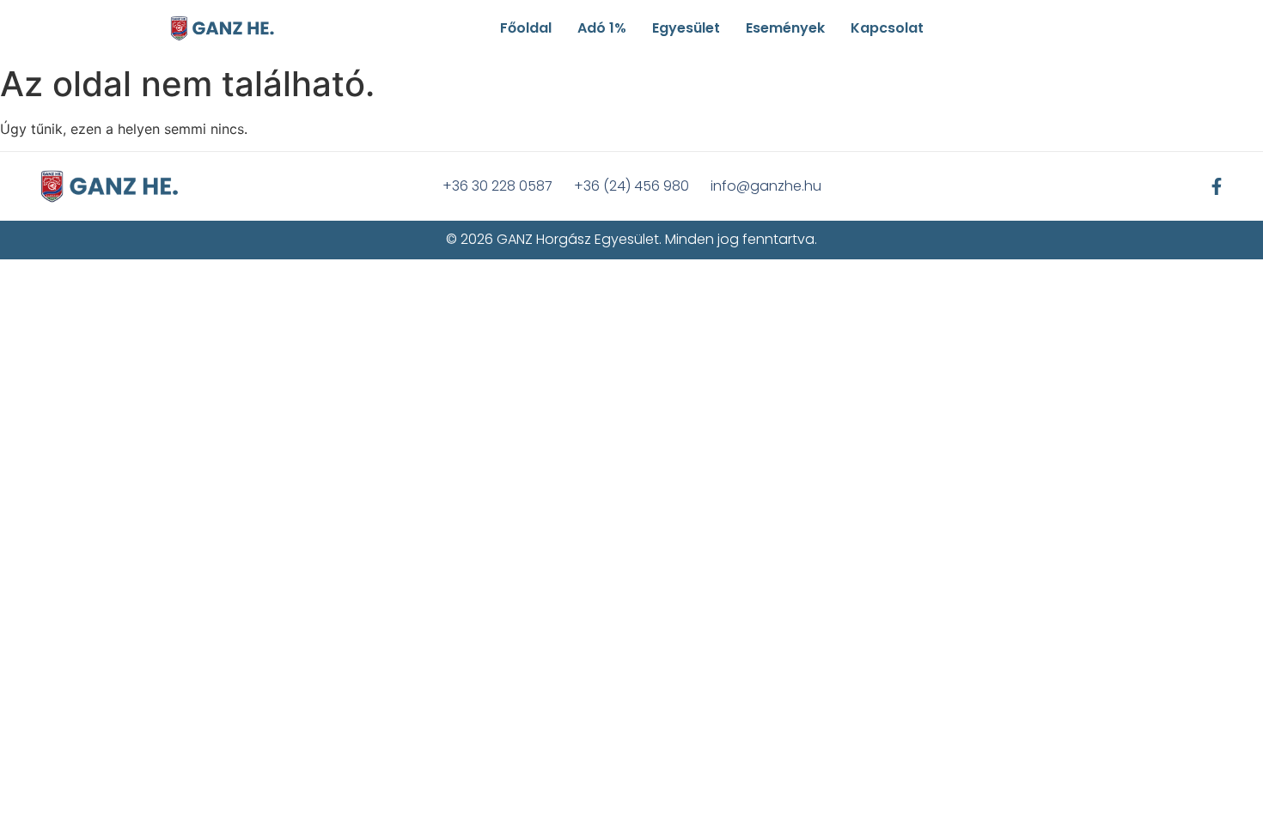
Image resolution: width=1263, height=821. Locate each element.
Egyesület (686, 28)
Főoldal (526, 28)
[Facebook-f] (1216, 186)
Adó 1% (601, 28)
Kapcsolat (887, 28)
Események (785, 28)
